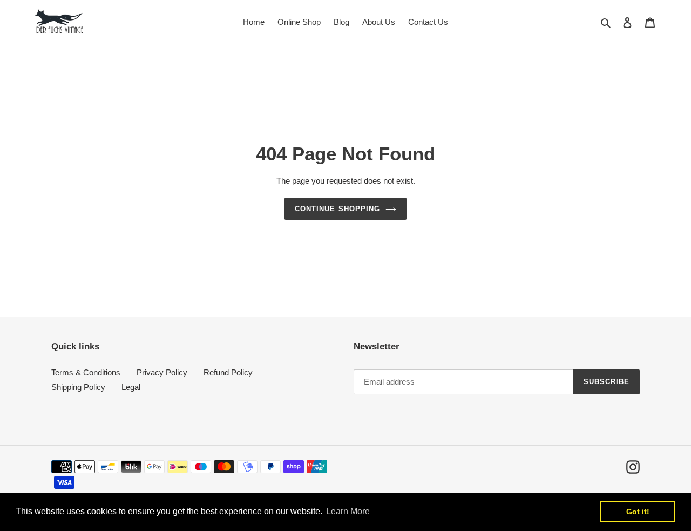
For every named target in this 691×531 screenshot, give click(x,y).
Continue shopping (337, 209)
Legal (130, 387)
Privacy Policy (162, 372)
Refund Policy (228, 372)
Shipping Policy (78, 387)
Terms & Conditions (85, 372)
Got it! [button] (637, 511)
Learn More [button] (348, 511)
